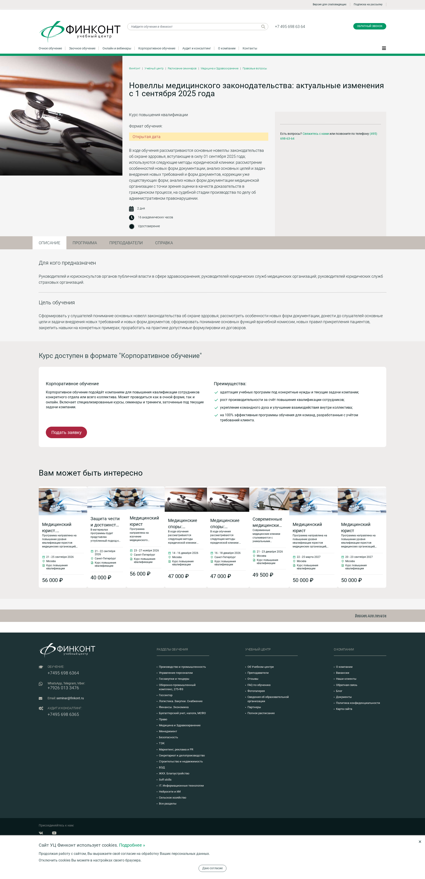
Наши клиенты (346, 678)
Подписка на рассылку (368, 4)
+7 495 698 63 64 (290, 26)
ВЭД (162, 767)
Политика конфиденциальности (358, 703)
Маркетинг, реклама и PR (176, 749)
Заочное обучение (82, 48)
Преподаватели (126, 242)
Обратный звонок (369, 26)
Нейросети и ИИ (170, 791)
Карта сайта (344, 709)
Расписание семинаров (182, 68)
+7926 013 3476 (63, 687)
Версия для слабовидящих (329, 4)
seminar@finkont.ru (70, 698)
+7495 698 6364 (63, 673)
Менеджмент (168, 731)
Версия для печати (370, 615)
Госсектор (165, 695)
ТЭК (161, 743)
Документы (344, 697)
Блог (339, 691)
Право (163, 719)
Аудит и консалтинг (196, 48)
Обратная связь (346, 685)
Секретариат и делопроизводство (182, 755)
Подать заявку (66, 432)
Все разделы (167, 803)
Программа (85, 242)
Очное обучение (50, 48)
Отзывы (252, 678)
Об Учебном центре (260, 666)
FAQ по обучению (259, 685)
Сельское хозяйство (172, 797)
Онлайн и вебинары (116, 48)
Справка (164, 242)
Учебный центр (154, 68)
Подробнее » (132, 845)
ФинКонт (134, 68)
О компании (227, 48)
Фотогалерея (256, 691)
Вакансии (342, 672)
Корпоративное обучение (156, 48)
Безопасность (168, 737)
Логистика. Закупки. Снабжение (181, 701)
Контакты (250, 48)
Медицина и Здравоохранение (219, 68)
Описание (49, 242)
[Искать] (263, 26)
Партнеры (254, 707)
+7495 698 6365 (63, 714)
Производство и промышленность (182, 666)
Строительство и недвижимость (181, 761)
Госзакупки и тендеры (174, 678)
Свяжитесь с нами (316, 134)
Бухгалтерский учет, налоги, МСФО (182, 713)
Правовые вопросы (255, 68)
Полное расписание (261, 713)
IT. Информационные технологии (181, 785)
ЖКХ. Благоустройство (174, 773)
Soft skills (165, 779)
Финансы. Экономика (174, 707)
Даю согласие (212, 868)
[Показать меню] (384, 48)
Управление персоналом (176, 672)
